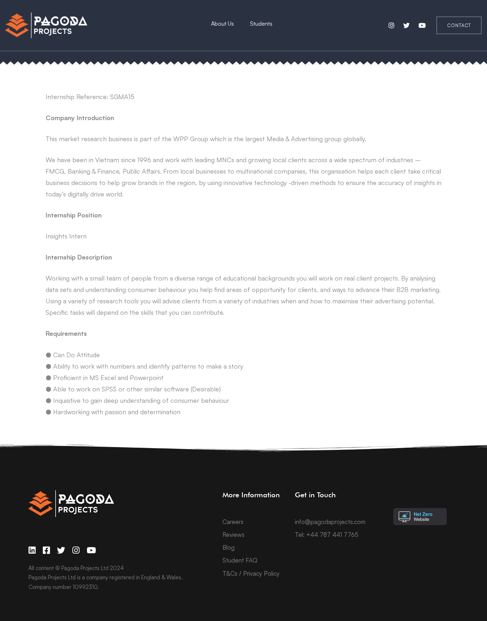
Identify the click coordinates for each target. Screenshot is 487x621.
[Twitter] (61, 550)
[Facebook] (46, 550)
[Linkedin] (32, 550)
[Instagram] (76, 550)
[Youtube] (91, 550)
